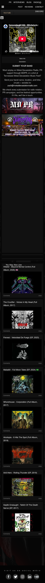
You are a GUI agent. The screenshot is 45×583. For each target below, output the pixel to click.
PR (10, 2)
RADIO (36, 2)
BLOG (29, 2)
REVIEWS (29, 7)
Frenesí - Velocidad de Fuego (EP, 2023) (21, 337)
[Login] (40, 2)
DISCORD (39, 11)
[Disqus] (22, 167)
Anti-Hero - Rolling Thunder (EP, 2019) (20, 472)
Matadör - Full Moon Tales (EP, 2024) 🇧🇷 (21, 369)
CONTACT (39, 7)
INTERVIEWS (19, 2)
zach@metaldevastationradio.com (22, 85)
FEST (20, 7)
